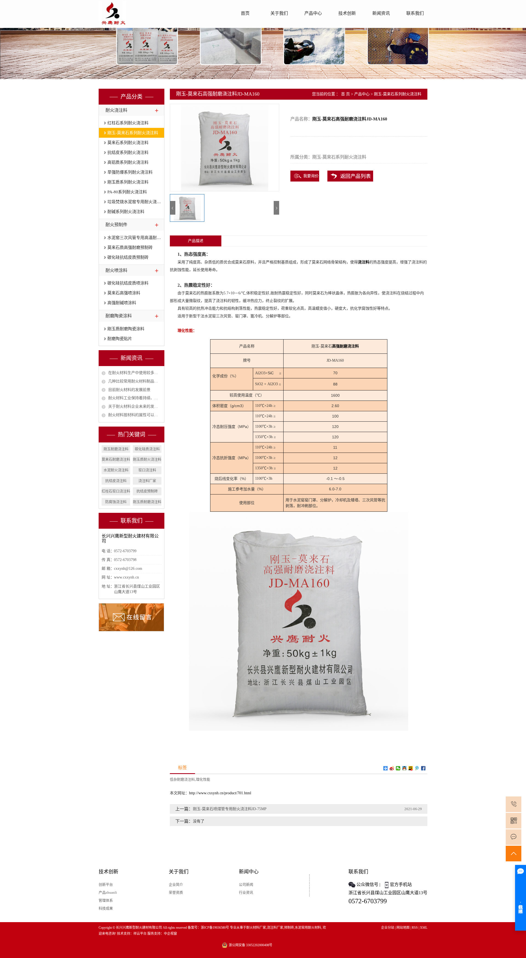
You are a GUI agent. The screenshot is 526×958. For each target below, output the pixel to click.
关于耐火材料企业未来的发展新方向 (134, 406)
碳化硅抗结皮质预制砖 (127, 257)
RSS (415, 928)
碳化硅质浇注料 (147, 449)
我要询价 (311, 176)
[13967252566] (513, 804)
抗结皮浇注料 (116, 481)
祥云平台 (140, 934)
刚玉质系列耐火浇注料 (127, 182)
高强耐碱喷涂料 (121, 303)
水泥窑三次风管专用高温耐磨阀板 (135, 237)
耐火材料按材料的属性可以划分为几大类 (134, 415)
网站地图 (403, 928)
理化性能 (203, 779)
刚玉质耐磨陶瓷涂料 (125, 329)
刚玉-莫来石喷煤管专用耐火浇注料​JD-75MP (230, 809)
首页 (245, 13)
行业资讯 (246, 892)
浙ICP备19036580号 (215, 928)
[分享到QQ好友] (404, 768)
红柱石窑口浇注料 (116, 491)
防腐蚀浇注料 (116, 502)
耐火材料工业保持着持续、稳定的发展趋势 (134, 398)
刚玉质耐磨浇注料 (147, 502)
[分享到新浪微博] (392, 768)
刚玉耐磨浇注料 (116, 449)
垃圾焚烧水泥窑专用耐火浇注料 (135, 202)
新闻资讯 (381, 13)
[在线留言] (513, 837)
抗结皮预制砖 (147, 491)
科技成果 (106, 908)
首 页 (345, 94)
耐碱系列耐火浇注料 (125, 211)
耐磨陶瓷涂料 (118, 315)
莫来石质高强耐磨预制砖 (130, 247)
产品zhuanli (108, 892)
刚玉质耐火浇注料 (147, 459)
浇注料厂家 (147, 481)
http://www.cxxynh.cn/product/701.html (220, 793)
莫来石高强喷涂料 (123, 293)
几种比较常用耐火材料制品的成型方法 (134, 381)
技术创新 (347, 13)
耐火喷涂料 (116, 270)
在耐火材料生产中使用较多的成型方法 (134, 373)
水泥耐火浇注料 (116, 470)
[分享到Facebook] (423, 768)
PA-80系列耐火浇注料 (127, 192)
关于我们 (279, 13)
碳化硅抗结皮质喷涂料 (127, 283)
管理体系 (106, 900)
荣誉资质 (176, 892)
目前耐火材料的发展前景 (129, 390)
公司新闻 (246, 884)
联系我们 (415, 13)
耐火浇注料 (116, 110)
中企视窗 (170, 934)
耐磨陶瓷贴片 (119, 338)
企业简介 (176, 884)
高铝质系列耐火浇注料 (127, 162)
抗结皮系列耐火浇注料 (127, 152)
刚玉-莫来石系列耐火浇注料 (132, 133)
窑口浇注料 (147, 470)
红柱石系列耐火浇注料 (127, 123)
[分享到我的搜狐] (410, 768)
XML (423, 928)
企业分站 (387, 928)
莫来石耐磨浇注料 (116, 459)
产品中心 (313, 13)
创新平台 (106, 884)
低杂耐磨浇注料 (182, 779)
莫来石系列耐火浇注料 (127, 142)
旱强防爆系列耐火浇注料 (130, 172)
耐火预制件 (116, 224)
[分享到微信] (398, 768)
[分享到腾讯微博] (417, 768)
